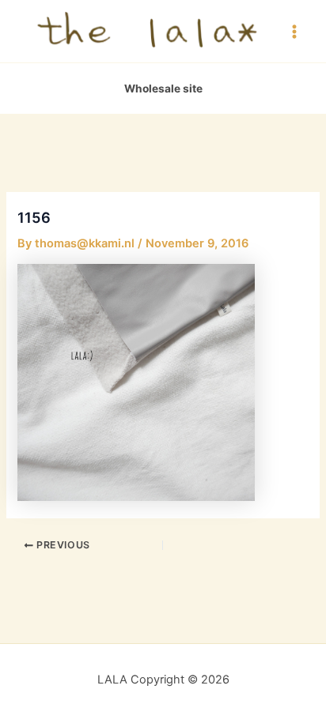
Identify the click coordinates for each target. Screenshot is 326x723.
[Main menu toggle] (294, 31)
